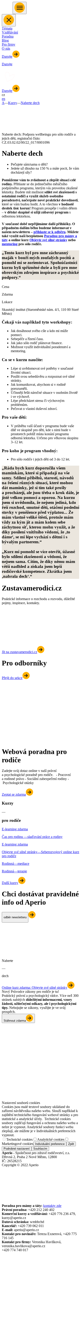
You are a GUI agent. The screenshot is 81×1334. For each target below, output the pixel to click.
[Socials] (6, 1174)
